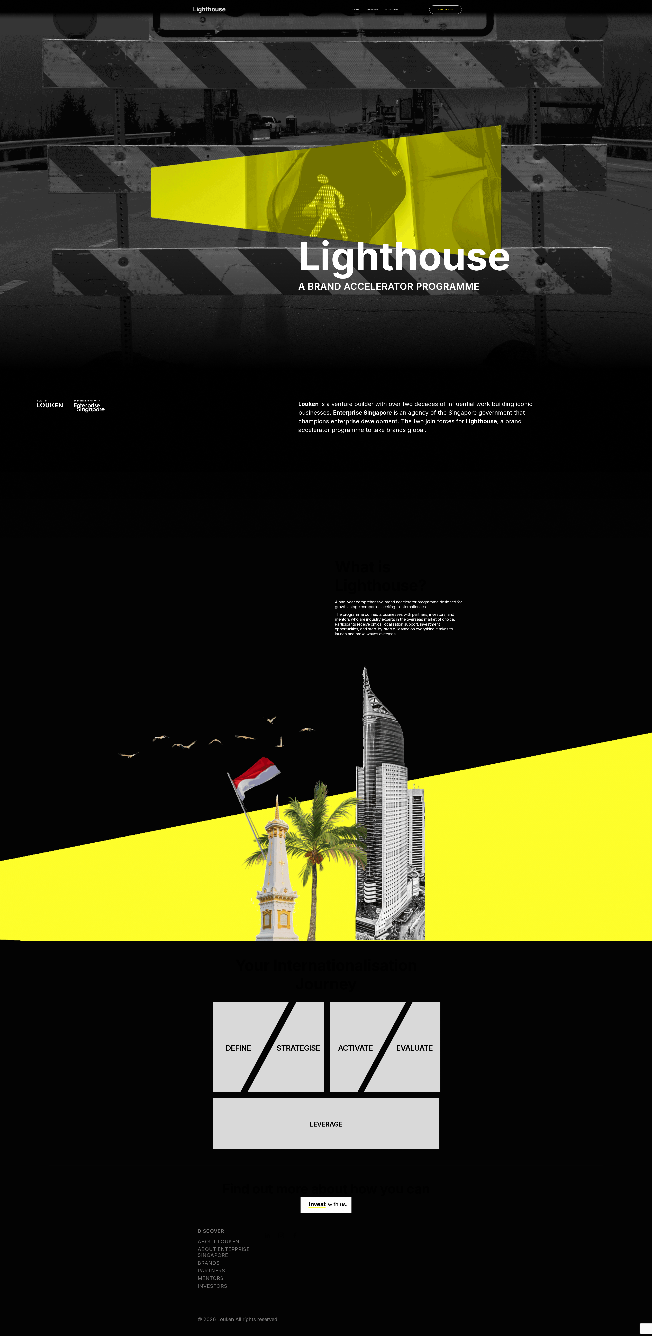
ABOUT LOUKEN (218, 1242)
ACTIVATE (355, 1048)
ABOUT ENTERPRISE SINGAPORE (224, 1252)
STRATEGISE (298, 1048)
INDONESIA (372, 9)
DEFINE (238, 1048)
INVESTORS (212, 1286)
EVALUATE (414, 1048)
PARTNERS (211, 1271)
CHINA (356, 9)
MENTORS (211, 1278)
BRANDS (209, 1263)
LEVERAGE (326, 1124)
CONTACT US (445, 9)
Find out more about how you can (326, 1189)
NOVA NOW (392, 9)
